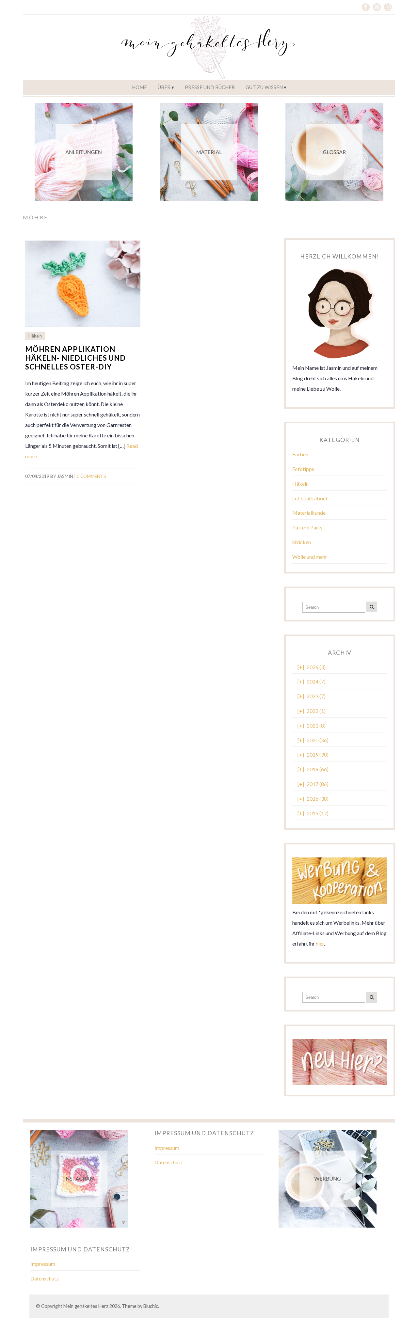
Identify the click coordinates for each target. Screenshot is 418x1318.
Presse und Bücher (210, 87)
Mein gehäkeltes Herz (85, 1306)
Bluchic (150, 1306)
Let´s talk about (310, 498)
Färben (300, 454)
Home (139, 87)
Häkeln (35, 335)
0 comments (91, 476)
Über (164, 87)
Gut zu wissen (264, 87)
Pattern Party (307, 527)
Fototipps (303, 469)
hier (320, 943)
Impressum (166, 1148)
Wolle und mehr (309, 557)
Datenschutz (168, 1162)
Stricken (301, 542)
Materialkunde (309, 513)
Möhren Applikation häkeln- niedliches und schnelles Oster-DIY (75, 358)
